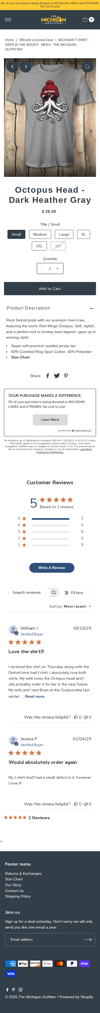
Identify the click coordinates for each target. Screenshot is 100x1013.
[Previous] (12, 67)
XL (83, 234)
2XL (39, 246)
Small (16, 234)
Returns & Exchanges (23, 873)
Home (9, 40)
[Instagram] (20, 990)
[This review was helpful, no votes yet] (76, 717)
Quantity (50, 259)
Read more (35, 696)
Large (64, 234)
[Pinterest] (13, 990)
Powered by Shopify (76, 997)
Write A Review (51, 568)
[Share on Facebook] (48, 375)
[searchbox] (29, 592)
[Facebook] (7, 990)
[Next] (25, 67)
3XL (58, 246)
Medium (40, 234)
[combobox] (70, 606)
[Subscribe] (88, 939)
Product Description (28, 308)
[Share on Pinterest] (66, 375)
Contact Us (14, 891)
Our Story (13, 885)
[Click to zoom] (87, 67)
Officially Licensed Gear (36, 40)
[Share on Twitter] (57, 375)
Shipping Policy (18, 896)
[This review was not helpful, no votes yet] (85, 717)
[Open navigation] (8, 19)
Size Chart (20, 357)
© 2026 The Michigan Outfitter (30, 997)
